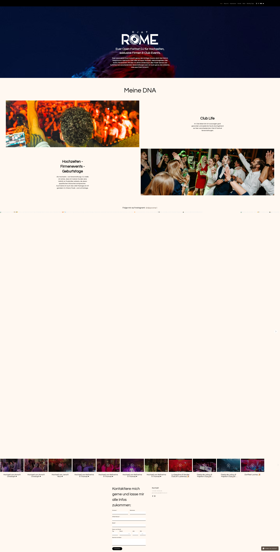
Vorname (114, 510)
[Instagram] (256, 3)
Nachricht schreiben (116, 537)
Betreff (113, 523)
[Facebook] (259, 3)
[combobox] (125, 533)
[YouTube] (261, 3)
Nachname (132, 510)
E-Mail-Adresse (116, 516)
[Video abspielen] (11, 465)
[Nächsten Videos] (278, 465)
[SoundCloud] (263, 3)
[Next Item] (276, 331)
